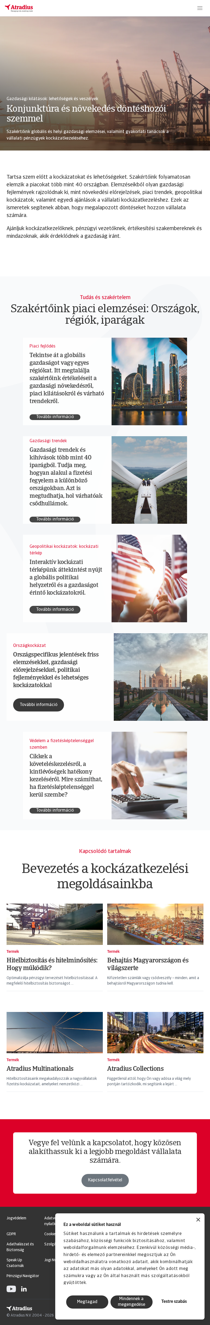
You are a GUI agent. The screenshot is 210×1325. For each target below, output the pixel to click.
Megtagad (87, 1302)
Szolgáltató (54, 1244)
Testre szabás (174, 1302)
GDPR (11, 1234)
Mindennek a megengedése (131, 1302)
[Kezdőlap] (19, 8)
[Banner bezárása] (198, 1220)
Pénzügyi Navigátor (23, 1276)
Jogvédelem (16, 1218)
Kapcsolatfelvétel (105, 1180)
